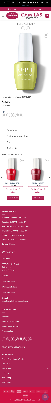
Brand (9, 142)
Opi (3, 111)
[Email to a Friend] (17, 115)
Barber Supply (7, 354)
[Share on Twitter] (12, 115)
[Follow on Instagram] (8, 339)
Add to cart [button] (13, 198)
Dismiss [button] (25, 5)
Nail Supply (29, 24)
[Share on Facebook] (8, 115)
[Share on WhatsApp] (4, 115)
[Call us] (25, 339)
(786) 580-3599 (8, 281)
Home (18, 24)
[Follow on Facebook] (4, 339)
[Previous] (1, 182)
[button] (3, 16)
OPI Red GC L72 (38, 183)
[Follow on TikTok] (12, 339)
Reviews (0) (12, 148)
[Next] (49, 182)
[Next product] (23, 28)
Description (12, 130)
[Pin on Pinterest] (21, 115)
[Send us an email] (21, 339)
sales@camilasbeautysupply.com (15, 301)
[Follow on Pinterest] (30, 339)
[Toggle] (4, 130)
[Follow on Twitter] (17, 339)
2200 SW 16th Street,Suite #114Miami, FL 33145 (10, 267)
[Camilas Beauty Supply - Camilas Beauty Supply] (31, 16)
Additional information (17, 136)
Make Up (5, 373)
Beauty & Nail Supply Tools (12, 359)
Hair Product (7, 368)
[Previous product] (28, 28)
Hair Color (6, 363)
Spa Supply (6, 382)
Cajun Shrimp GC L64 (13, 183)
